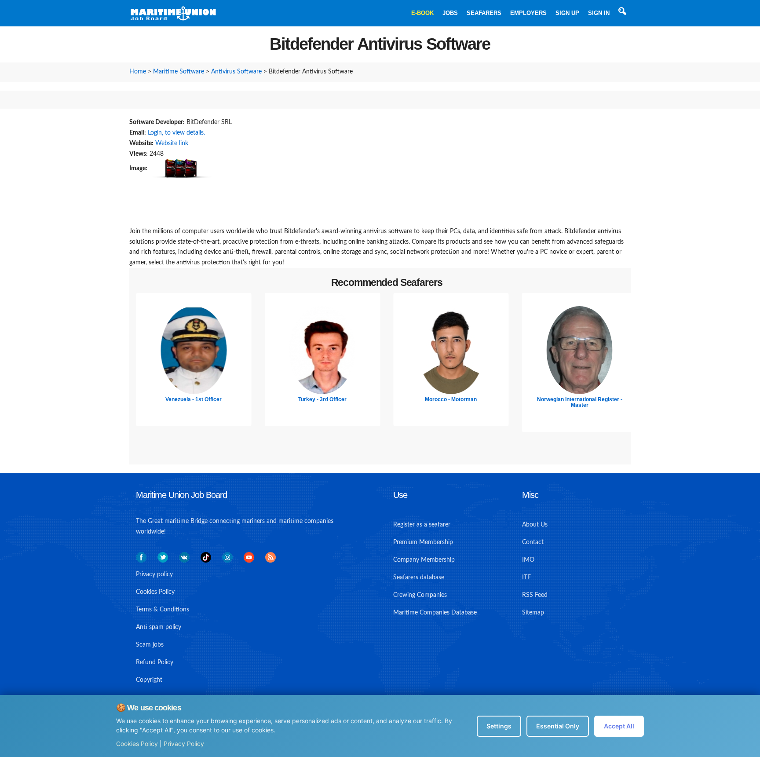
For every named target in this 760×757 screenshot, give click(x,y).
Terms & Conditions (162, 610)
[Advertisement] (237, 200)
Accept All (619, 726)
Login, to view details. (176, 133)
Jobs (450, 13)
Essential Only (557, 726)
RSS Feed (535, 595)
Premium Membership (423, 542)
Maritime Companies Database (435, 613)
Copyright (149, 680)
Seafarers (484, 13)
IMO (528, 560)
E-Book (422, 13)
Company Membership (424, 560)
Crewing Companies (420, 595)
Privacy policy (154, 574)
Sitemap (533, 613)
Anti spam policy (158, 627)
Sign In (599, 13)
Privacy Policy (184, 743)
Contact (533, 542)
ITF (526, 577)
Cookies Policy (137, 743)
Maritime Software (178, 72)
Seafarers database (418, 577)
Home (137, 72)
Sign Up (567, 13)
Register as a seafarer (421, 525)
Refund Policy (154, 662)
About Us (535, 525)
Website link (171, 143)
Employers (528, 13)
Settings (499, 726)
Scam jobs (150, 645)
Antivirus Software (236, 72)
